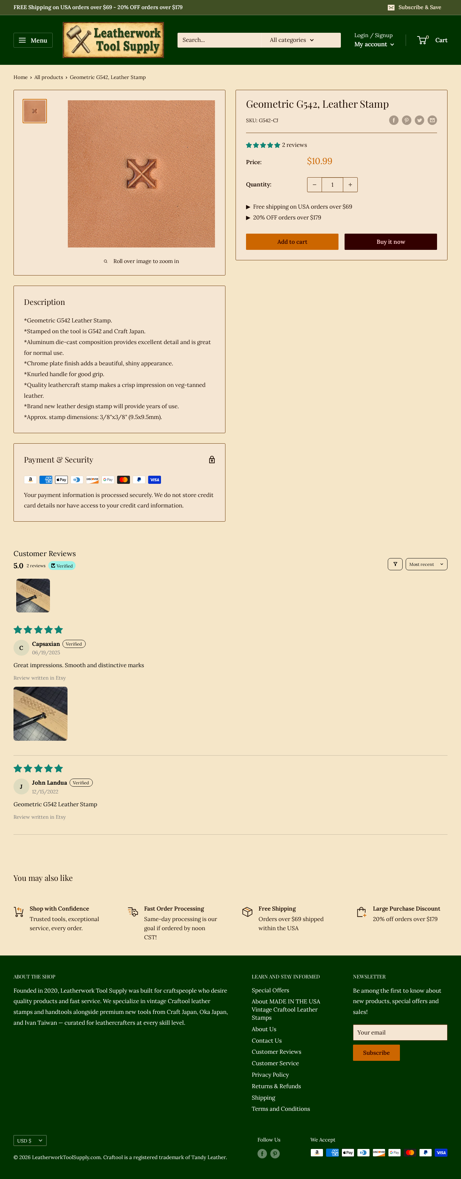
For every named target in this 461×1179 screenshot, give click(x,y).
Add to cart (292, 241)
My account (371, 44)
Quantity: (258, 184)
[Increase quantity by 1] (350, 185)
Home (20, 77)
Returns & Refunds (276, 1086)
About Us (264, 1029)
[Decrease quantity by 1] (314, 185)
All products (48, 77)
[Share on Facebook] (394, 119)
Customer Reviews (276, 1051)
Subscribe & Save (420, 7)
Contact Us (267, 1040)
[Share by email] (432, 119)
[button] (40, 714)
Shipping (263, 1097)
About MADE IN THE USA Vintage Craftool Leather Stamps (286, 1009)
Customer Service (275, 1063)
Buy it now (391, 241)
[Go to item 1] (33, 595)
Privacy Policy (270, 1074)
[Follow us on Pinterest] (275, 1153)
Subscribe (376, 1052)
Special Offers (270, 990)
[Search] (332, 40)
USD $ (24, 1140)
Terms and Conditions (281, 1108)
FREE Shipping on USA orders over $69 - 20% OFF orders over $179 (98, 7)
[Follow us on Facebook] (262, 1153)
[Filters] (395, 564)
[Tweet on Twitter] (419, 119)
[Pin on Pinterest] (406, 119)
